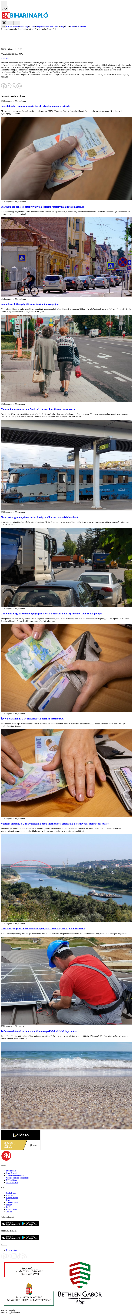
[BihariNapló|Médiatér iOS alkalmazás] (11, 1226)
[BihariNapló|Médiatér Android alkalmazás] (30, 1226)
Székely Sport (12, 1202)
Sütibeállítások (12, 1182)
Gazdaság (24, 26)
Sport (57, 26)
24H (3, 27)
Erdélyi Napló (12, 1198)
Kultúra (32, 26)
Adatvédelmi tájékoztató (16, 1175)
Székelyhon (11, 1193)
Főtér (8, 1207)
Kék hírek (50, 26)
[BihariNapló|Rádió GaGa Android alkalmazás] (30, 1240)
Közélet (9, 26)
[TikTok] (19, 1258)
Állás (67, 26)
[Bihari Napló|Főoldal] (25, 19)
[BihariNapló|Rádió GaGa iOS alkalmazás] (11, 1240)
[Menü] (10, 23)
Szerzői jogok (12, 1173)
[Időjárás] (4, 8)
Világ (62, 26)
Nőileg (9, 1205)
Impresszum (11, 1171)
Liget (8, 1200)
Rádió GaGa (11, 1209)
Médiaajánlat (11, 1180)
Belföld (16, 26)
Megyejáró (40, 26)
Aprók (72, 26)
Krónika (9, 1195)
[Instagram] (14, 1258)
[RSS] (24, 1258)
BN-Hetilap (81, 26)
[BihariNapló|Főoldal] (53, 1308)
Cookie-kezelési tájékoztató (17, 1178)
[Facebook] (3, 1258)
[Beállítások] (4, 22)
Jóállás (9, 1212)
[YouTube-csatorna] (8, 1258)
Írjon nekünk (11, 1250)
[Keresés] (4, 3)
